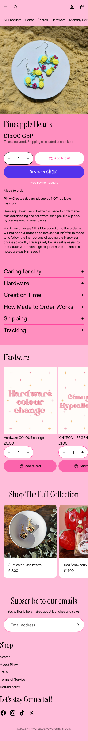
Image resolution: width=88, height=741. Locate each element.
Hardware (58, 20)
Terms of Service (12, 679)
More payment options (44, 182)
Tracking (15, 330)
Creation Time (22, 295)
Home (29, 20)
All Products (12, 20)
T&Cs (4, 672)
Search (43, 20)
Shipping (15, 318)
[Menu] (5, 7)
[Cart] (82, 7)
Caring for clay (23, 271)
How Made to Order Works (38, 306)
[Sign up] (77, 625)
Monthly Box (78, 20)
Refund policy (10, 687)
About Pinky (9, 664)
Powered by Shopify (58, 728)
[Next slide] (78, 419)
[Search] (15, 7)
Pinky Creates (36, 728)
